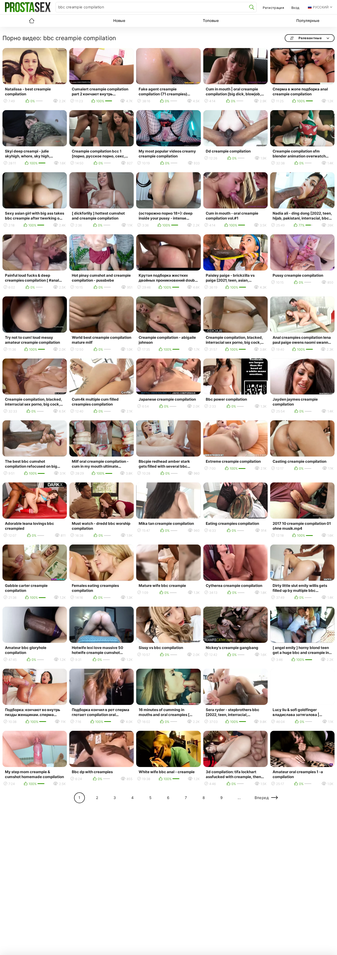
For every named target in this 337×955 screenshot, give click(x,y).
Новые (119, 20)
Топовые (211, 20)
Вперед (262, 797)
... (239, 797)
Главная (31, 21)
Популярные (307, 20)
